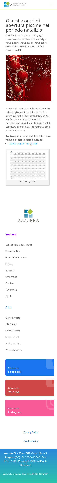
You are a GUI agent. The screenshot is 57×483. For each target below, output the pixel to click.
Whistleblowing (13, 349)
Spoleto (9, 270)
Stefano (12, 35)
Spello (8, 296)
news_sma (24, 46)
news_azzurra (12, 39)
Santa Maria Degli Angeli (18, 244)
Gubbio (9, 283)
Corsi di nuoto (13, 317)
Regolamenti (12, 337)
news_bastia (26, 39)
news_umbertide (14, 50)
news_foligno (40, 39)
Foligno (9, 264)
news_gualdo (27, 42)
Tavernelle (11, 289)
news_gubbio (41, 42)
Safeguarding (12, 343)
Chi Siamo (10, 324)
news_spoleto (37, 46)
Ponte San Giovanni (16, 257)
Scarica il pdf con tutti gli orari (23, 143)
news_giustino (13, 42)
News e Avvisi (12, 330)
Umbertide (11, 276)
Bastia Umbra (12, 251)
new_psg (37, 35)
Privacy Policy (31, 432)
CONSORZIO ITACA (37, 473)
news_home (12, 46)
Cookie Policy (30, 441)
